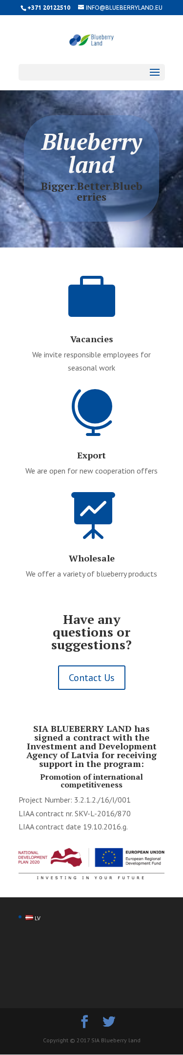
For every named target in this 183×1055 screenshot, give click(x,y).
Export (91, 455)
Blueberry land (91, 152)
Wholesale (92, 558)
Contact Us (92, 677)
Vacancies (91, 339)
